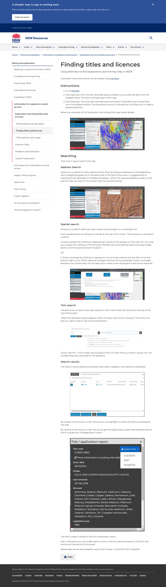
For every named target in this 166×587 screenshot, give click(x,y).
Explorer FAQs (22, 144)
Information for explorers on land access (60, 55)
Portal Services (121, 575)
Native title (19, 182)
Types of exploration (25, 158)
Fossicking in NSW (22, 97)
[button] (16, 47)
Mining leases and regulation (30, 124)
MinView (75, 91)
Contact (28, 575)
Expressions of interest (25, 90)
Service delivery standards (26, 203)
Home (14, 55)
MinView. (115, 78)
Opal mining (20, 189)
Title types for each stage (28, 138)
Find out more (22, 17)
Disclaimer (49, 575)
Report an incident (89, 575)
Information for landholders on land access (31, 167)
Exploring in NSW (22, 83)
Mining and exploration (30, 55)
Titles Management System (27, 210)
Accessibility (17, 575)
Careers (143, 575)
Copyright (38, 575)
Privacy (59, 575)
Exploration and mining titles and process (97, 55)
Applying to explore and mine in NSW (32, 69)
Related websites (72, 575)
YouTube (133, 575)
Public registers (21, 196)
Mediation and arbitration (27, 151)
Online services (106, 575)
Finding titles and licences (29, 131)
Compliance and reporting (27, 76)
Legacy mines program (25, 175)
